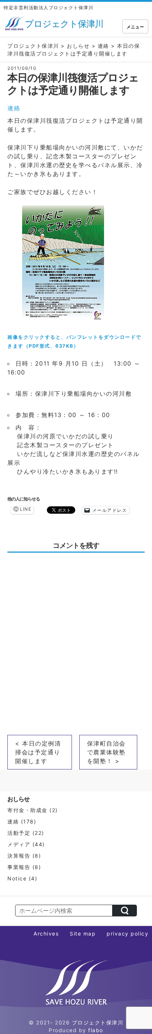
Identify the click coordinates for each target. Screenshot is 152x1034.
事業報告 (18, 867)
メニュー (135, 26)
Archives (46, 933)
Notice (17, 878)
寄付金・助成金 (27, 810)
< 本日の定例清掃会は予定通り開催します (38, 752)
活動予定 (18, 833)
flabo (95, 1030)
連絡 (13, 108)
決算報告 (18, 855)
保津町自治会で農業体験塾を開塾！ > (106, 752)
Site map (83, 933)
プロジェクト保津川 (98, 1022)
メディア (18, 844)
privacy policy (127, 933)
